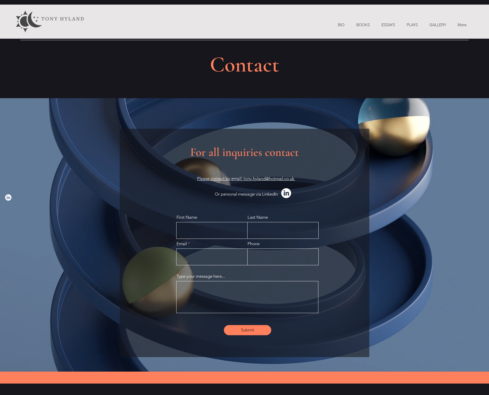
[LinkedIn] (8, 197)
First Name (186, 217)
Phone (254, 244)
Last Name (258, 217)
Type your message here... (200, 276)
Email (181, 244)
